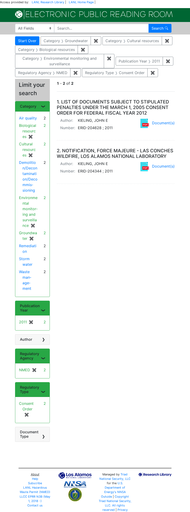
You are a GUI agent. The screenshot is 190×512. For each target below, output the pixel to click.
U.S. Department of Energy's (114, 487)
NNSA (121, 492)
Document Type (29, 434)
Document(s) (163, 123)
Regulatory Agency (29, 355)
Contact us (35, 505)
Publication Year (30, 307)
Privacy (122, 510)
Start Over (27, 40)
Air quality (28, 118)
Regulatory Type (29, 389)
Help (35, 479)
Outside (106, 496)
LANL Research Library (48, 2)
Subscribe (35, 483)
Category (28, 106)
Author (26, 339)
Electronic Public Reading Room (94, 14)
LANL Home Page (81, 2)
